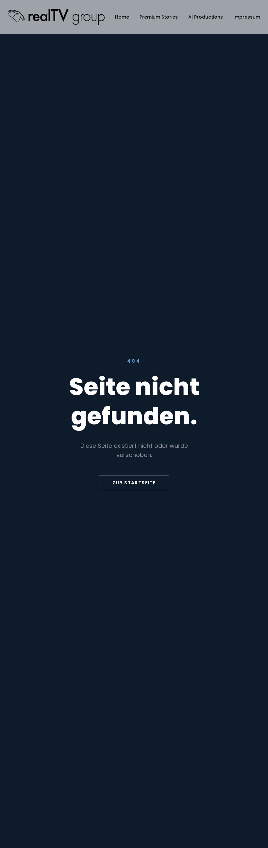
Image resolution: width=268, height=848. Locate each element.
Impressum (246, 17)
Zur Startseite (134, 482)
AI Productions (205, 17)
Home (122, 17)
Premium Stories (159, 17)
